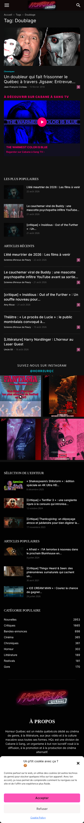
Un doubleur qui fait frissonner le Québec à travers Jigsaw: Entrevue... (39, 79)
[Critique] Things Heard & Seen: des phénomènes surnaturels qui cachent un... (50, 572)
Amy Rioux (9, 304)
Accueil (8, 14)
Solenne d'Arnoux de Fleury (17, 259)
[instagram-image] (20, 396)
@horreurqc (42, 371)
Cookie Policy (38, 817)
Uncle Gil (8, 349)
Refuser (42, 809)
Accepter (42, 798)
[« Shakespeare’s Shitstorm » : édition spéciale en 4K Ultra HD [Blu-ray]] (13, 484)
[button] (78, 763)
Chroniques (9, 71)
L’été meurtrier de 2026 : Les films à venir (53, 187)
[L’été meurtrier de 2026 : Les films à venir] (13, 192)
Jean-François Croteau (15, 87)
